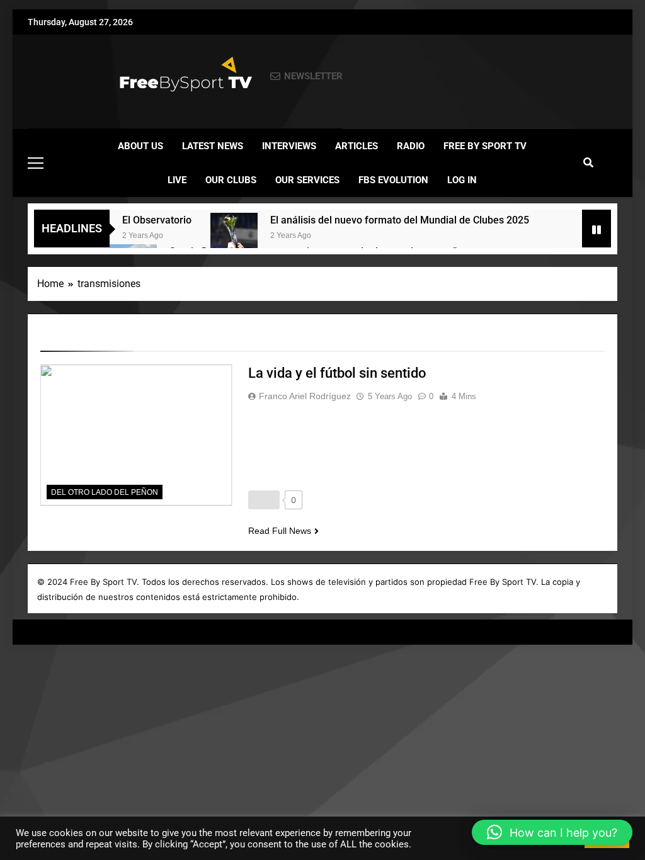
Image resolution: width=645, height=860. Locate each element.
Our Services (307, 180)
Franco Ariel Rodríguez (305, 396)
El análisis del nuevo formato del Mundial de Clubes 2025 (399, 220)
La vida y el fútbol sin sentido (337, 373)
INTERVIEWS (289, 146)
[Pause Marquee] (596, 228)
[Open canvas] (35, 163)
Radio (411, 146)
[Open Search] (588, 162)
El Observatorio (156, 220)
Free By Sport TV (485, 146)
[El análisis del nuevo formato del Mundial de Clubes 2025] (234, 236)
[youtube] (80, 76)
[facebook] (35, 76)
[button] (552, 832)
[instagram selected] (50, 76)
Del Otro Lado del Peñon (104, 492)
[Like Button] (264, 499)
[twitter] (65, 76)
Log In (462, 180)
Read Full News (279, 531)
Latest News (212, 146)
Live (177, 180)
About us (140, 146)
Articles (356, 146)
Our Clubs (230, 180)
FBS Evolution (393, 180)
